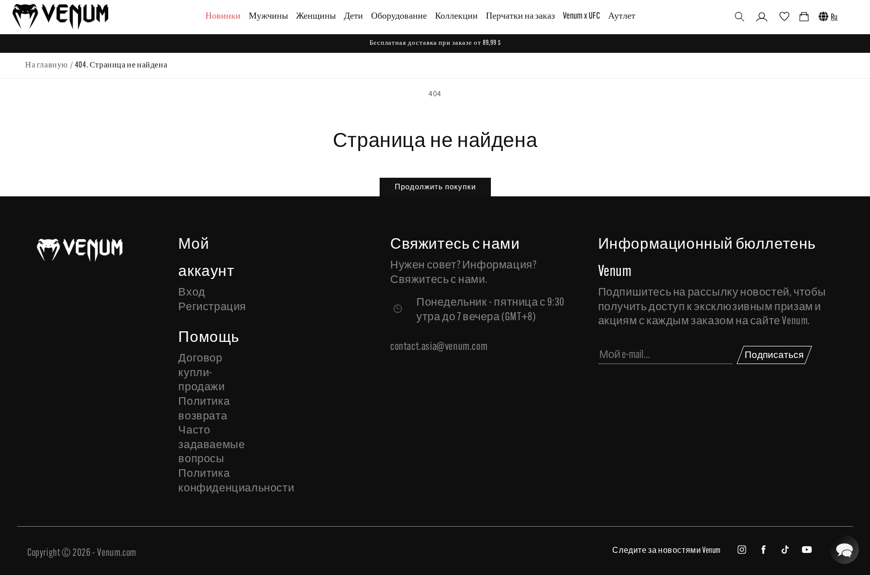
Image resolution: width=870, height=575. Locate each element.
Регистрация (212, 307)
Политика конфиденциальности (214, 481)
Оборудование (399, 16)
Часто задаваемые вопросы (211, 445)
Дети (353, 16)
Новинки (223, 16)
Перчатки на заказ (520, 16)
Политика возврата (204, 409)
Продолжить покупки (435, 186)
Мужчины (268, 16)
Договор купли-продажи (201, 373)
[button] (740, 17)
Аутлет (621, 16)
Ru (834, 18)
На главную (46, 65)
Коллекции (456, 16)
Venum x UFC (581, 16)
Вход (191, 293)
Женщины (316, 16)
